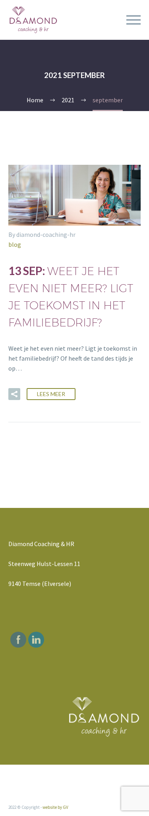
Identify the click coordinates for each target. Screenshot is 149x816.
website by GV (55, 807)
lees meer (51, 393)
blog (14, 244)
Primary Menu (133, 20)
